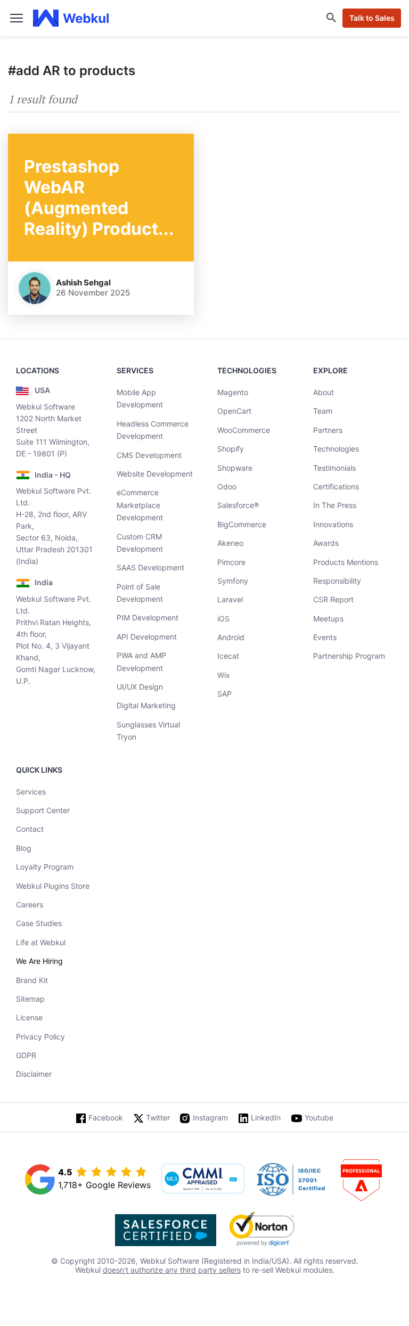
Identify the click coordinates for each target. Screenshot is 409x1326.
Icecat (228, 655)
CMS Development (149, 455)
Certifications (336, 486)
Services (31, 791)
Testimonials (334, 467)
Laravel (230, 599)
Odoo (226, 486)
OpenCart (234, 410)
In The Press (334, 505)
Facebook (105, 1117)
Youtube (319, 1117)
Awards (326, 542)
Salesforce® (238, 505)
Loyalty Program (44, 866)
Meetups (328, 618)
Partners (327, 430)
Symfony (232, 580)
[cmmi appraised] (202, 1180)
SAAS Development (150, 567)
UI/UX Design (140, 686)
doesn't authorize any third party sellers (172, 1269)
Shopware (234, 467)
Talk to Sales (372, 17)
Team (322, 410)
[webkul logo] (71, 18)
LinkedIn (266, 1117)
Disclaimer (34, 1073)
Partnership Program (349, 655)
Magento (232, 392)
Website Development (155, 473)
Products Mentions (345, 562)
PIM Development (147, 617)
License (29, 1017)
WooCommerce (243, 430)
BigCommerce (241, 524)
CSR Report (333, 599)
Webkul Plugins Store (52, 885)
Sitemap (30, 998)
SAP (224, 693)
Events (325, 637)
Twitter (158, 1117)
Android (230, 637)
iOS (223, 618)
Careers (29, 904)
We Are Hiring (39, 960)
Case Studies (39, 923)
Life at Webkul (41, 942)
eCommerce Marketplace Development (140, 505)
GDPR (26, 1055)
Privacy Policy (40, 1036)
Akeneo (230, 542)
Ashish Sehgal (83, 282)
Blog (23, 848)
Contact (30, 828)
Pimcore (231, 562)
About (323, 392)
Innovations (333, 524)
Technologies (336, 448)
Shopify (230, 448)
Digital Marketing (146, 705)
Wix (223, 675)
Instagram (210, 1117)
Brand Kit (32, 980)
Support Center (43, 810)
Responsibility (337, 580)
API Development (147, 636)
